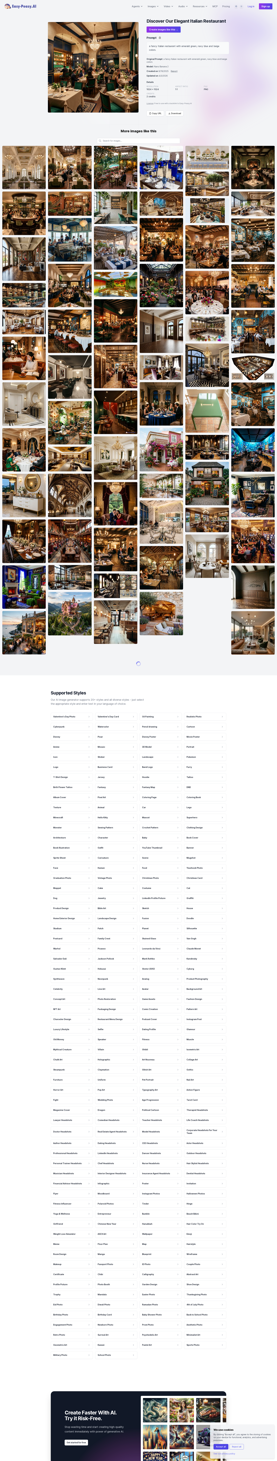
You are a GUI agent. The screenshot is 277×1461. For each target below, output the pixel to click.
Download (176, 113)
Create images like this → (163, 29)
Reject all (236, 1446)
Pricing (226, 6)
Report (174, 71)
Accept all (221, 1446)
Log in (251, 6)
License (150, 103)
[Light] (241, 6)
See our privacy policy (224, 1453)
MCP (215, 6)
